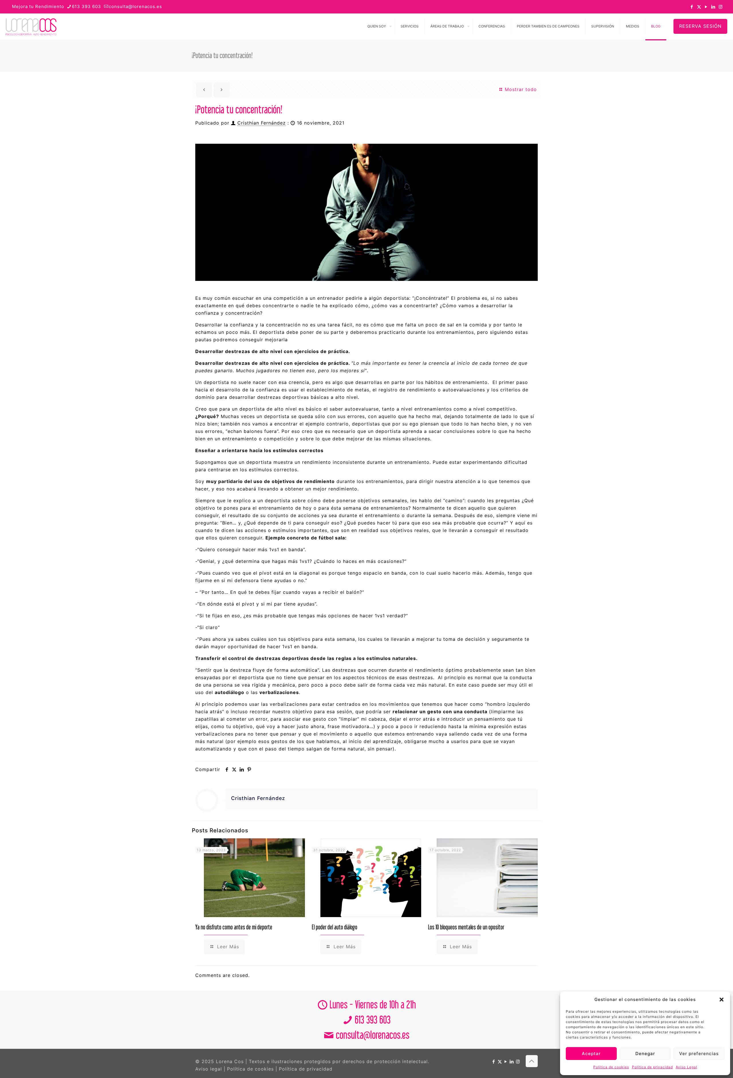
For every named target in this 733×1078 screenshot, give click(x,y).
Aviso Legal (686, 1067)
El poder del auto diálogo (334, 927)
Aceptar (591, 1053)
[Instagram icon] (720, 6)
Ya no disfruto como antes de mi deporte (233, 927)
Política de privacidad (652, 1067)
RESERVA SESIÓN (700, 26)
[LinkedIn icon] (713, 6)
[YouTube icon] (706, 6)
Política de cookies (611, 1067)
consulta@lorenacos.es (135, 6)
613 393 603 (86, 6)
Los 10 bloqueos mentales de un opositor (466, 927)
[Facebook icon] (692, 6)
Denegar (645, 1053)
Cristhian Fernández (261, 123)
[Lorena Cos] (31, 26)
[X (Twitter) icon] (699, 6)
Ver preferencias (699, 1053)
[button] (721, 999)
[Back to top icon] (532, 1061)
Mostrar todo (520, 89)
